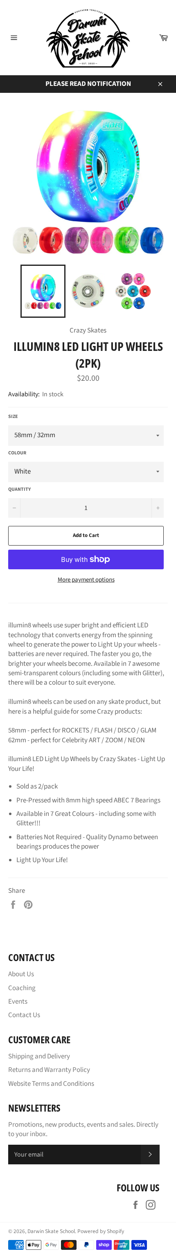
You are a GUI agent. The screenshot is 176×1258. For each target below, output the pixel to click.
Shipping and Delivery (39, 1056)
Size (13, 416)
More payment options (86, 580)
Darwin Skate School (51, 1231)
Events (17, 1001)
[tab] (88, 738)
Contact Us (24, 1015)
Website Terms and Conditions (51, 1084)
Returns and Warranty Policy (49, 1070)
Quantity (19, 489)
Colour (17, 453)
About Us (21, 974)
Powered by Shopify (100, 1231)
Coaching (22, 988)
